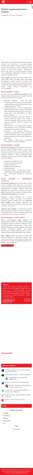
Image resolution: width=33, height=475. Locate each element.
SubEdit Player (7, 421)
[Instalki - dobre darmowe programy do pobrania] (3, 2)
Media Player (6, 415)
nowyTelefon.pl (7, 301)
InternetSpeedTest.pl (9, 300)
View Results (16, 429)
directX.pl (27, 300)
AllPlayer (5, 413)
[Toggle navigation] (30, 2)
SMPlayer (5, 418)
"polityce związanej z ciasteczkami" (19, 473)
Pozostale (20, 15)
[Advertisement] (16, 41)
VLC (4, 423)
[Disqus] (16, 328)
